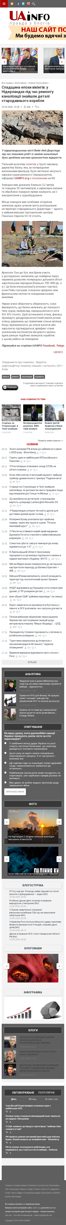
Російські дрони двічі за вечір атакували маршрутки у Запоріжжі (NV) (30, 902)
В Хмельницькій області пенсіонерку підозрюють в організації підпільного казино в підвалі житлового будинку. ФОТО (35, 555)
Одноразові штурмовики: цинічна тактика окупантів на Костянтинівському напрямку (36, 1040)
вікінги (6, 377)
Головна (8, 1185)
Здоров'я (54, 1189)
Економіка (54, 1185)
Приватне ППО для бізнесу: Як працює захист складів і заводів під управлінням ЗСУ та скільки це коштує (39, 698)
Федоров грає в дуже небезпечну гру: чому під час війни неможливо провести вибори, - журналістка (40, 684)
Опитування (33, 727)
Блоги (33, 1030)
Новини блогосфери (38, 83)
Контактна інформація (23, 1215)
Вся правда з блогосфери (14, 83)
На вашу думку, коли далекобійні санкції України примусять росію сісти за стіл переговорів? (29, 736)
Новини (32, 444)
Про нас (8, 1215)
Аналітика (33, 674)
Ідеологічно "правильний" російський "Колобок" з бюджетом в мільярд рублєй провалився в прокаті (38, 1068)
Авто (44, 1189)
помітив (31, 164)
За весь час (51, 1099)
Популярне (46, 1092)
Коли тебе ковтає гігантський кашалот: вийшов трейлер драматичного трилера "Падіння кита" (33, 875)
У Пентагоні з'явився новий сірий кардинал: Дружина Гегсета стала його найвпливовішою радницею (35, 534)
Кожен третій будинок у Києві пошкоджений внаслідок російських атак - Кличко (54, 430)
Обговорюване (23, 1092)
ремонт (15, 377)
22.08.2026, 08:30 (17, 918)
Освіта (37, 1189)
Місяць (33, 1099)
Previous (3, 62)
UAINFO (58, 352)
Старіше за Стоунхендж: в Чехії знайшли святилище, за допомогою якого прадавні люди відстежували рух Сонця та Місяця (36, 490)
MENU (4, 3)
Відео (20, 1193)
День (14, 1099)
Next (62, 62)
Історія (29, 1189)
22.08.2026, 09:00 (17, 897)
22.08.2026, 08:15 (17, 930)
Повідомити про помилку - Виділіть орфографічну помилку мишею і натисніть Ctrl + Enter (32, 366)
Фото (33, 804)
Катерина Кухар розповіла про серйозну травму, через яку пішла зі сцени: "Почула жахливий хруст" (32, 522)
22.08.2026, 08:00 (17, 939)
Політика (32, 1185)
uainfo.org (36, 1208)
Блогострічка (33, 885)
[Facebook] (17, 4)
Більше (32, 662)
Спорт (7, 1193)
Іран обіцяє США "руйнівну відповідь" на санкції (35, 596)
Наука (22, 1189)
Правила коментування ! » (50, 440)
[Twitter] (22, 4)
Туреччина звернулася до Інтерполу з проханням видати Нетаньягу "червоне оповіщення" (31, 644)
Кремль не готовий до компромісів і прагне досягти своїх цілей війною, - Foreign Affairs (38, 713)
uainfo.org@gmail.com (43, 1215)
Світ (7, 1189)
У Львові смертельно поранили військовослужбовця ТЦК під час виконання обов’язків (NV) (32, 912)
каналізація (27, 377)
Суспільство (42, 1185)
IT (48, 1189)
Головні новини (20, 1185)
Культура (14, 1189)
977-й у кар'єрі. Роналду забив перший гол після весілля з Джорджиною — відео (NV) (34, 892)
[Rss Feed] (12, 4)
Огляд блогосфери (32, 1193)
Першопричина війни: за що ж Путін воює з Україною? (37, 1053)
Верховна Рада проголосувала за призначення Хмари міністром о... (19, 68)
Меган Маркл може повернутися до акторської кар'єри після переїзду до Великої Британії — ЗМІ (35, 567)
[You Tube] (28, 4)
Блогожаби (33, 948)
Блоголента (47, 1193)
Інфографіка (33, 992)
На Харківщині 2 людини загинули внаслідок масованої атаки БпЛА (31, 838)
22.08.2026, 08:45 (17, 906)
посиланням (39, 178)
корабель (39, 377)
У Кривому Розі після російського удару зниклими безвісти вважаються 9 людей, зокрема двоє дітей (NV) (35, 924)
